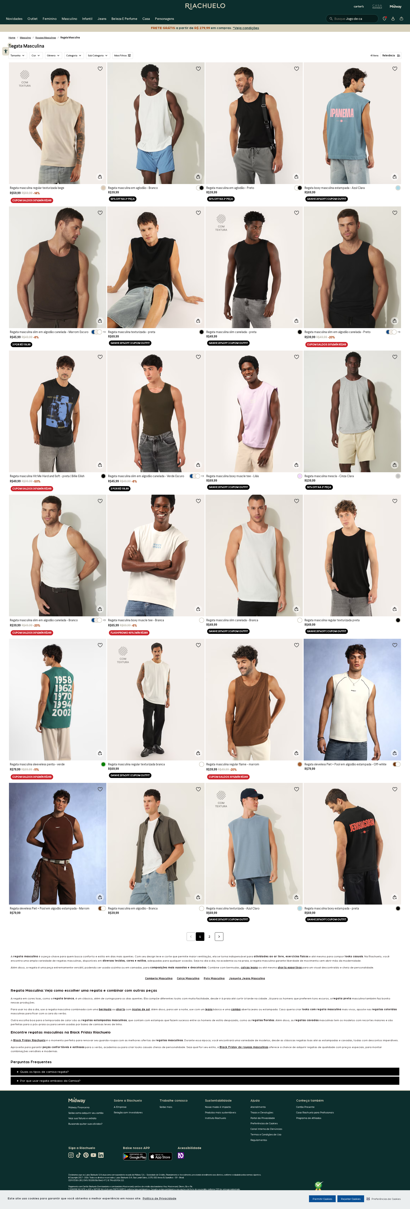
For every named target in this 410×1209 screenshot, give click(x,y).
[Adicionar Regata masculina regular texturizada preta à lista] (395, 501)
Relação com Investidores (128, 1112)
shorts (120, 1009)
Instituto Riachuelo (215, 1118)
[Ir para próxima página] (219, 936)
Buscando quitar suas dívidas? (85, 1123)
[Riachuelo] (205, 6)
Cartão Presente (305, 1106)
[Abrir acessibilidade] (5, 51)
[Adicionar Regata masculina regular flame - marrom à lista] (297, 645)
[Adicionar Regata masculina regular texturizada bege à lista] (100, 68)
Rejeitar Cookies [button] (350, 1198)
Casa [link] (146, 18)
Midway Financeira (78, 1107)
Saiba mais (166, 1106)
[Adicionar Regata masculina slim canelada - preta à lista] (297, 213)
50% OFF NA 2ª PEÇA (123, 198)
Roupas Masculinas (45, 37)
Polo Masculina (214, 978)
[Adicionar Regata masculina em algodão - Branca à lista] (198, 789)
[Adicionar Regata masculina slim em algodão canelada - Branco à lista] (100, 501)
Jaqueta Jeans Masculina (247, 978)
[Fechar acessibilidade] (9, 45)
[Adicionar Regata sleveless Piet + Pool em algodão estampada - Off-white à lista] (395, 645)
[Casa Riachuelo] (377, 6)
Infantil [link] (87, 18)
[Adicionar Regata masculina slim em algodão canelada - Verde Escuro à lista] (198, 357)
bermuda (105, 1009)
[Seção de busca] (352, 18)
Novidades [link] (14, 18)
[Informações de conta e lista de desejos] (393, 18)
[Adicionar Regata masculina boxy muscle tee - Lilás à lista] (297, 357)
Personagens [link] (164, 18)
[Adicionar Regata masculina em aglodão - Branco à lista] (198, 68)
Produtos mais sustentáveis (220, 1112)
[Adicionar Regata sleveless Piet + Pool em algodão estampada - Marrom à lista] (100, 789)
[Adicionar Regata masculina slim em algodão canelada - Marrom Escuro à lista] (100, 213)
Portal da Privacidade (262, 1118)
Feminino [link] (49, 18)
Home (12, 37)
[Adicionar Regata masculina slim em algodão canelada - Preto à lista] (395, 213)
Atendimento (258, 1106)
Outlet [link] (33, 18)
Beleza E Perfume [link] (124, 18)
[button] (383, 1198)
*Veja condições (247, 27)
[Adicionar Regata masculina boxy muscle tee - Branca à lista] (198, 501)
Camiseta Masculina (159, 978)
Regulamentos (258, 1140)
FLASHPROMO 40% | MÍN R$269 (129, 632)
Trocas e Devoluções (261, 1112)
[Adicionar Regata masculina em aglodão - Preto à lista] (297, 68)
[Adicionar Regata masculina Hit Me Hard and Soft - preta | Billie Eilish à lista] (100, 357)
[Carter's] (359, 6)
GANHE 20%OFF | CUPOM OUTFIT (326, 198)
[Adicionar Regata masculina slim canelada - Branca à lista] (297, 501)
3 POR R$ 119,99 (21, 344)
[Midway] (395, 6)
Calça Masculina (188, 978)
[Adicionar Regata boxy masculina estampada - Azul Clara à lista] (395, 68)
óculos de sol (141, 1009)
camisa (236, 1009)
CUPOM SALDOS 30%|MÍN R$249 (31, 200)
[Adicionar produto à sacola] (100, 176)
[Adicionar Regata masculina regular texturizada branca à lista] (198, 645)
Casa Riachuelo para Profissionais (315, 1112)
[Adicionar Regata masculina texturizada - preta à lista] (198, 213)
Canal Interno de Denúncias (266, 1128)
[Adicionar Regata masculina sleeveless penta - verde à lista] (100, 645)
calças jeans (249, 967)
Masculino (25, 37)
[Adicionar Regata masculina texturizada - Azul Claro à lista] (297, 789)
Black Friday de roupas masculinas (244, 1047)
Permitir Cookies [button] (322, 1198)
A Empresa (120, 1106)
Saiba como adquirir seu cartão (85, 1112)
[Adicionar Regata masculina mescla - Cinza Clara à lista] (395, 357)
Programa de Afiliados (308, 1118)
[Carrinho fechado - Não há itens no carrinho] (401, 18)
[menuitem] (14, 18)
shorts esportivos (290, 967)
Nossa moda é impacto (218, 1106)
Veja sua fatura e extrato (82, 1118)
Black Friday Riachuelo (29, 1040)
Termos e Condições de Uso (265, 1134)
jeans (208, 1009)
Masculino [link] (69, 18)
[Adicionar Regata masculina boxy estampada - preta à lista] (395, 789)
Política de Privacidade (159, 1198)
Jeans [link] (102, 18)
